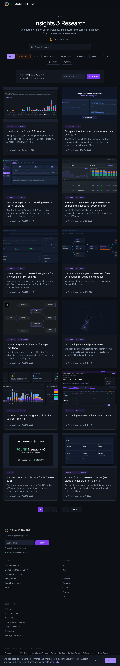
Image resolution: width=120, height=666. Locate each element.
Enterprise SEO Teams (15, 622)
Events (67, 62)
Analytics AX (10, 578)
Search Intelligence (13, 583)
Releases (23, 56)
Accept (111, 660)
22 (65, 509)
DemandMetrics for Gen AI (16, 570)
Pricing (65, 592)
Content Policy (74, 653)
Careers (66, 578)
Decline (97, 660)
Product (53, 62)
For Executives (11, 613)
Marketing (66, 56)
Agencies (9, 618)
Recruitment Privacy (40, 653)
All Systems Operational (17, 552)
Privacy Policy (10, 653)
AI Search (49, 56)
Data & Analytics (12, 626)
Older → (76, 509)
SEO (36, 56)
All (11, 56)
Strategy (96, 56)
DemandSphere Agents (15, 574)
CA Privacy (24, 653)
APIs (7, 587)
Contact (66, 587)
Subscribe (93, 76)
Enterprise (9, 609)
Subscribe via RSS (61, 39)
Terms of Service (58, 653)
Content (81, 56)
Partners (66, 583)
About (65, 565)
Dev (109, 56)
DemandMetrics (12, 565)
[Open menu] (113, 4)
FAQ (64, 596)
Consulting (9, 631)
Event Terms (103, 653)
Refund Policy (89, 653)
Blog (64, 570)
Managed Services (13, 635)
